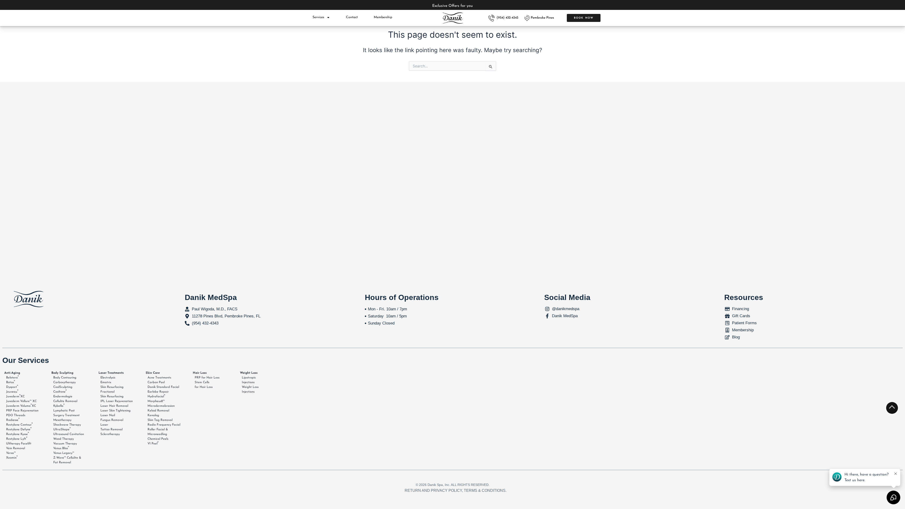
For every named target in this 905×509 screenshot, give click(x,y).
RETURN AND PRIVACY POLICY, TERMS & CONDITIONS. (455, 490)
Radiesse (13, 420)
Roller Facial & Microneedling (158, 432)
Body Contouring (64, 377)
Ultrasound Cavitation (68, 434)
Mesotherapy (62, 420)
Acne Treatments (159, 377)
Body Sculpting (62, 372)
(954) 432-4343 (507, 18)
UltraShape (62, 429)
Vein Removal (15, 448)
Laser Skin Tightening (115, 410)
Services (318, 17)
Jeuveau (12, 391)
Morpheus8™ (156, 401)
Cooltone (60, 391)
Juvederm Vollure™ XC (21, 401)
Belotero (12, 377)
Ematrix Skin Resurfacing (111, 385)
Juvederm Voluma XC (21, 405)
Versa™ (11, 453)
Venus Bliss (61, 448)
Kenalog (153, 415)
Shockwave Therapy (67, 424)
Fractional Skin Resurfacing (111, 394)
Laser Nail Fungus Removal (111, 418)
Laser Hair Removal (114, 405)
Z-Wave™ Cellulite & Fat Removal (67, 460)
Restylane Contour (19, 424)
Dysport (12, 387)
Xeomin (12, 457)
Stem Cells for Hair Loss (204, 385)
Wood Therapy (63, 438)
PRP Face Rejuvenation (22, 410)
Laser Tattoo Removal (111, 427)
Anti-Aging (12, 372)
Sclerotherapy (110, 434)
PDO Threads (15, 415)
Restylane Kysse (17, 434)
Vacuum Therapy (65, 443)
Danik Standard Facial (163, 387)
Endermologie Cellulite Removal (65, 399)
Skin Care (153, 372)
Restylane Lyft (16, 438)
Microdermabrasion (161, 405)
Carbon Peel (156, 382)
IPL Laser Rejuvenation (116, 401)
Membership (383, 17)
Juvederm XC (15, 396)
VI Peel (153, 443)
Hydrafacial (156, 396)
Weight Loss (249, 372)
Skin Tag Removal (160, 420)
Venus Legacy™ (63, 453)
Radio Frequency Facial (164, 424)
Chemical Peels (158, 438)
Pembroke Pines (542, 18)
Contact (352, 17)
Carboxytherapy (64, 382)
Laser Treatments (111, 372)
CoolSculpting (62, 387)
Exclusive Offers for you (452, 6)
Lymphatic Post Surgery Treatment (66, 413)
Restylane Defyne (19, 429)
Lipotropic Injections (249, 380)
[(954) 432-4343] (491, 18)
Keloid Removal (158, 410)
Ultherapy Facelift (18, 443)
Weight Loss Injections (250, 389)
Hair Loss (200, 372)
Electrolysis (107, 377)
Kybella (59, 405)
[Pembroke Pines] (527, 18)
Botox (10, 382)
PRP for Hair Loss (207, 377)
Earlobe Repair (158, 391)
